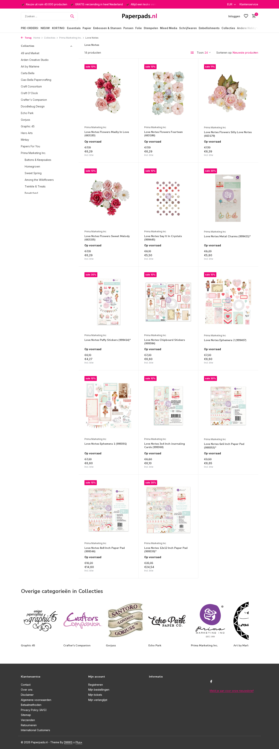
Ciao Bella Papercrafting (36, 79)
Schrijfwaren (188, 28)
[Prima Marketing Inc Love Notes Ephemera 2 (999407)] (228, 302)
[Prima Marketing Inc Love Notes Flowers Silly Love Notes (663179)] (228, 94)
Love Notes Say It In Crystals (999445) (163, 238)
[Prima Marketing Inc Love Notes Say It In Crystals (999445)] (168, 198)
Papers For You (30, 146)
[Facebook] (211, 682)
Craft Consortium (31, 86)
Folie (138, 28)
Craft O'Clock (29, 93)
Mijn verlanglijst (97, 699)
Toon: (200, 52)
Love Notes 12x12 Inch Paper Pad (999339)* (166, 549)
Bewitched (31, 193)
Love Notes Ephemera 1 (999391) (105, 444)
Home (36, 37)
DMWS (68, 742)
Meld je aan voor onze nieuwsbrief (232, 690)
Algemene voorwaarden (36, 699)
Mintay (25, 139)
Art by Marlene (30, 66)
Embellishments (209, 28)
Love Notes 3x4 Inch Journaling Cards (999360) (164, 445)
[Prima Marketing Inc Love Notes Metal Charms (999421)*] (228, 198)
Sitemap (26, 714)
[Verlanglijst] (246, 16)
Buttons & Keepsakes (38, 159)
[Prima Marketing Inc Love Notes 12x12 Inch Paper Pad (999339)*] (168, 510)
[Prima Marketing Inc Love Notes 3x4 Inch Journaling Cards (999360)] (168, 405)
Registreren (95, 684)
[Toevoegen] (126, 153)
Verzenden (28, 720)
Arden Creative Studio (35, 59)
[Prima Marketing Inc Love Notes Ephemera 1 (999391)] (108, 405)
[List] (192, 52)
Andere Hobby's (247, 28)
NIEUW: (45, 28)
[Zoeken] (72, 16)
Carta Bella (27, 73)
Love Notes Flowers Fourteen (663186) (163, 133)
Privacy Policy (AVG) (34, 710)
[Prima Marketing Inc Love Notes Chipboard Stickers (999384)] (168, 302)
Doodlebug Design (33, 106)
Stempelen (151, 28)
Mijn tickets (95, 694)
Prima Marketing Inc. (70, 37)
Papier (87, 28)
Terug (28, 37)
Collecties (228, 28)
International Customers (35, 730)
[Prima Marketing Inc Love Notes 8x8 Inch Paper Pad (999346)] (108, 510)
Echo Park (27, 113)
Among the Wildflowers (39, 179)
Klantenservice (249, 4)
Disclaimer (27, 694)
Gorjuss (25, 119)
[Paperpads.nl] (139, 16)
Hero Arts (27, 133)
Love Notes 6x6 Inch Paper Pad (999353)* (224, 445)
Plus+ (79, 742)
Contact (26, 684)
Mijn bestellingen (98, 689)
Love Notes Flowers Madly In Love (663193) (106, 133)
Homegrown (32, 166)
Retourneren (29, 725)
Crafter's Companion (34, 99)
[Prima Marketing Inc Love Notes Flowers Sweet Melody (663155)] (108, 198)
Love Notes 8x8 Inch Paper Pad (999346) (104, 549)
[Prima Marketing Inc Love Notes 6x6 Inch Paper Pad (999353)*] (228, 406)
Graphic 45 (28, 126)
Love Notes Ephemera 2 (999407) (225, 340)
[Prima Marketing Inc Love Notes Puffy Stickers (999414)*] (108, 302)
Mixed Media (168, 28)
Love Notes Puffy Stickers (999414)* (107, 340)
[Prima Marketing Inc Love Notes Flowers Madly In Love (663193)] (108, 94)
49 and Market (30, 53)
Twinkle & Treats (35, 186)
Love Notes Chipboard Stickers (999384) (164, 341)
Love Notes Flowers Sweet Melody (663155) (107, 238)
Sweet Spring (33, 173)
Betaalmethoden (31, 704)
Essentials (74, 28)
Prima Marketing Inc (95, 127)
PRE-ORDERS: (30, 28)
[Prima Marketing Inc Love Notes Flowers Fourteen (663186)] (168, 94)
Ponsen (128, 28)
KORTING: (58, 28)
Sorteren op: (224, 52)
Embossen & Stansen (107, 28)
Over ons (26, 689)
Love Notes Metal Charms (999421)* (227, 236)
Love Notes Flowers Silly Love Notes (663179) (228, 134)
